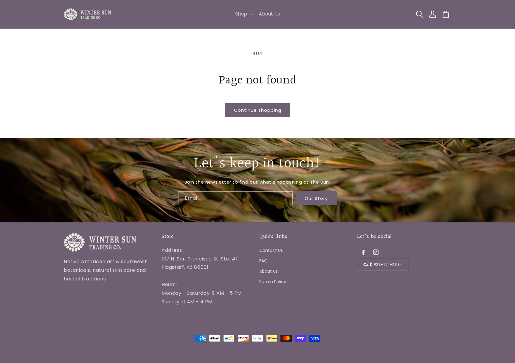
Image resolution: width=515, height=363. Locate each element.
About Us (268, 271)
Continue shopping (257, 110)
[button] (243, 14)
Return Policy (272, 282)
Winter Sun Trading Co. (101, 319)
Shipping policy (179, 319)
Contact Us (271, 250)
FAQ (263, 260)
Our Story (316, 198)
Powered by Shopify (141, 319)
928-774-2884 (388, 264)
